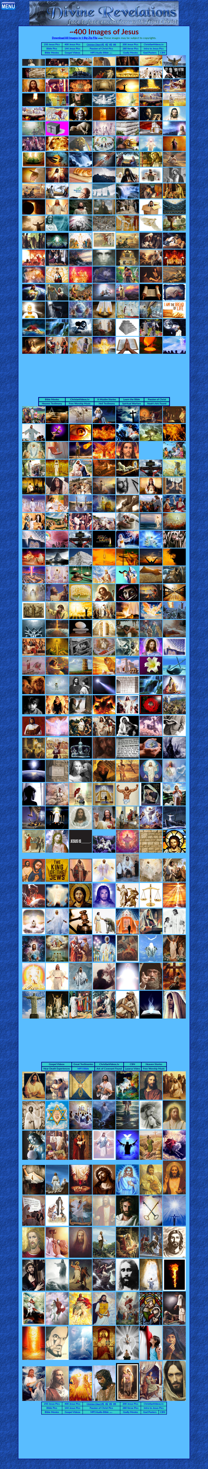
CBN (162, 53)
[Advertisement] (104, 376)
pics (111, 53)
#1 (95, 44)
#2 (106, 44)
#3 (110, 44)
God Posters (150, 53)
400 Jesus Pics (72, 44)
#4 (114, 44)
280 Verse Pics (130, 48)
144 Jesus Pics (72, 48)
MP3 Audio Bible (99, 53)
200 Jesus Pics (130, 44)
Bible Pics (51, 48)
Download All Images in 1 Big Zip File (74, 38)
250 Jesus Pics (52, 44)
